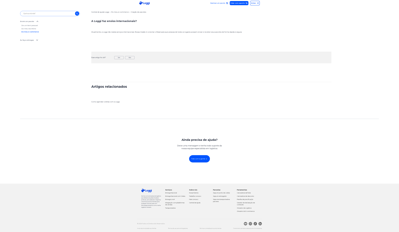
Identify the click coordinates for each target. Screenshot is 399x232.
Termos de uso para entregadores (178, 228)
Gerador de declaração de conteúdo (246, 204)
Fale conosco (193, 199)
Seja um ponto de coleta (221, 193)
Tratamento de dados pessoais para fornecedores (247, 228)
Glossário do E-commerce (246, 211)
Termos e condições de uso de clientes (210, 228)
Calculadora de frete (244, 193)
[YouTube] (245, 223)
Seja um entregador (220, 196)
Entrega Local (170, 199)
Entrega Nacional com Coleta (175, 196)
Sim (119, 57)
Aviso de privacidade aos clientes (146, 228)
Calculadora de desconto (245, 196)
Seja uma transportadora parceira (221, 200)
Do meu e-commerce (30, 32)
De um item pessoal (29, 25)
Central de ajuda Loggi (100, 12)
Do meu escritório (28, 29)
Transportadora (170, 208)
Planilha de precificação (245, 199)
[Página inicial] (144, 3)
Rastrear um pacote (217, 3)
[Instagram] (250, 223)
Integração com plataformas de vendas (174, 204)
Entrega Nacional (171, 193)
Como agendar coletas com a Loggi (105, 102)
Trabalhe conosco (195, 196)
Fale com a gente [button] (198, 159)
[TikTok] (255, 223)
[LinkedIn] (260, 223)
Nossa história (193, 193)
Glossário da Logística (244, 208)
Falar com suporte (238, 3)
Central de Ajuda (194, 203)
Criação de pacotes (138, 12)
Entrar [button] (253, 3)
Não (130, 57)
